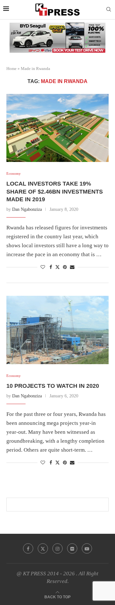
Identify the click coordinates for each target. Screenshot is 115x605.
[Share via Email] (72, 267)
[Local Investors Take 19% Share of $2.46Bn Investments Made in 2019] (57, 128)
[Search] (108, 9)
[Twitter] (43, 548)
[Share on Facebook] (51, 267)
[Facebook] (28, 548)
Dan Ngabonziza (27, 209)
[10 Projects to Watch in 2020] (57, 330)
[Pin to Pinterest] (65, 267)
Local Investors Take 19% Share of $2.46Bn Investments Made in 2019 (54, 191)
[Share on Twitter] (57, 267)
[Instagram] (57, 548)
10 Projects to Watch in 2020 (52, 386)
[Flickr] (72, 548)
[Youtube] (87, 548)
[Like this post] (43, 267)
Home (11, 68)
